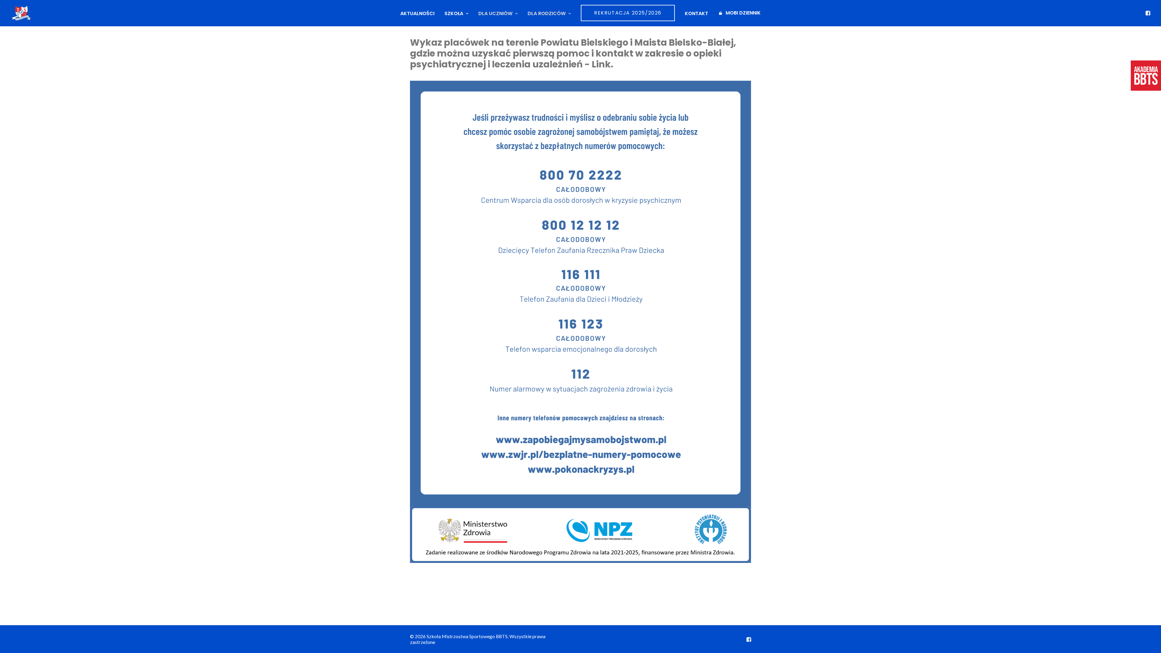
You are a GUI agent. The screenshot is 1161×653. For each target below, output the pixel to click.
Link (601, 64)
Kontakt (696, 13)
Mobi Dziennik (743, 12)
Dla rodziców (547, 13)
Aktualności (417, 13)
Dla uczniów (495, 13)
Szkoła (453, 13)
